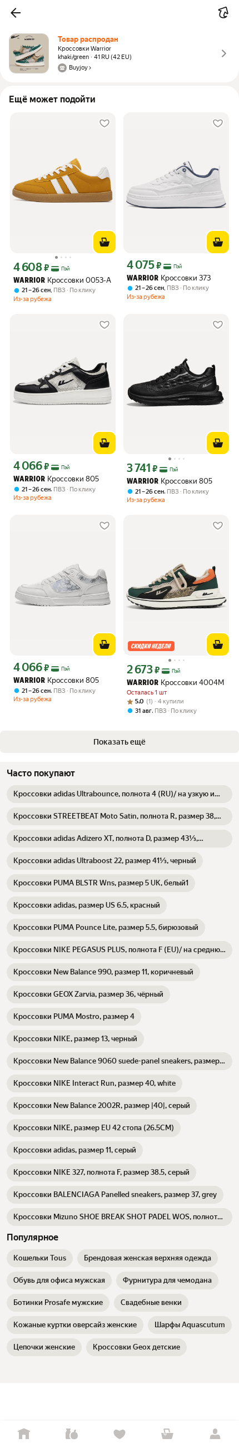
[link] (119, 794)
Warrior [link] (29, 280)
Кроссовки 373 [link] (169, 278)
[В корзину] (104, 242)
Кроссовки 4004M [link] (175, 682)
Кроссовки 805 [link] (56, 479)
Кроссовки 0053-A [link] (62, 280)
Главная (24, 1434)
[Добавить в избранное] (104, 123)
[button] (15, 12)
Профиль (215, 1434)
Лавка (72, 1434)
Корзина (167, 1434)
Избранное (119, 1434)
